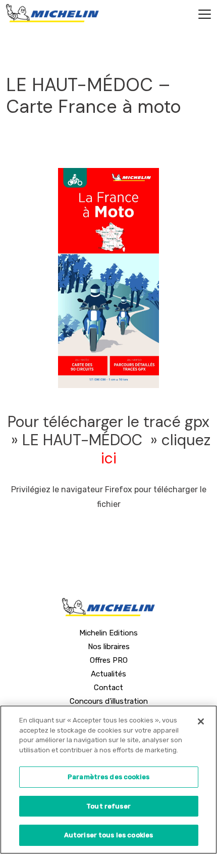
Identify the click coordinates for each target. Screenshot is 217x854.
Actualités (108, 673)
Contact (108, 687)
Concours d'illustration (109, 701)
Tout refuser (108, 806)
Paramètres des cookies (108, 777)
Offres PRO (109, 660)
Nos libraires (109, 646)
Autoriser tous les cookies (108, 835)
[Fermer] (201, 721)
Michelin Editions (108, 632)
